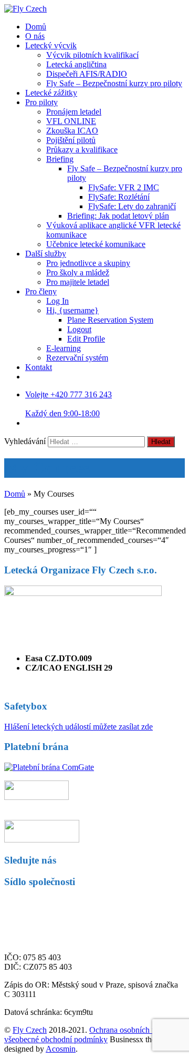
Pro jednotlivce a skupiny (88, 263)
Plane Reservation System (110, 319)
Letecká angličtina (76, 64)
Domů (35, 26)
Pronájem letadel (73, 111)
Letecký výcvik (51, 45)
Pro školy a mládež (77, 272)
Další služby (45, 253)
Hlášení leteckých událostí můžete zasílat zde (78, 726)
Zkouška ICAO (72, 130)
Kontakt (38, 367)
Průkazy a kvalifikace (82, 149)
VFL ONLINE (71, 121)
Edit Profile (86, 338)
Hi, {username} (72, 310)
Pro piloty (41, 102)
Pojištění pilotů (71, 140)
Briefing (60, 159)
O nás (35, 36)
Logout (79, 329)
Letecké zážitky (51, 92)
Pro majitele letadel (77, 282)
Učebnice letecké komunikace (95, 244)
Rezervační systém (77, 357)
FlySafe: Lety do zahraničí (132, 206)
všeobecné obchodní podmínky (56, 1039)
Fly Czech (30, 1029)
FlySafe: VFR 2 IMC (123, 187)
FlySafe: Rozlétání (119, 196)
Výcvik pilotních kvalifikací (92, 54)
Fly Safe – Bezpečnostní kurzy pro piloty (114, 83)
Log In (57, 300)
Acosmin (61, 1048)
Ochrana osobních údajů (129, 1029)
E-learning (63, 348)
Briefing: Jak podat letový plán (118, 215)
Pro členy (41, 291)
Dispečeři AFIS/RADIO (86, 73)
